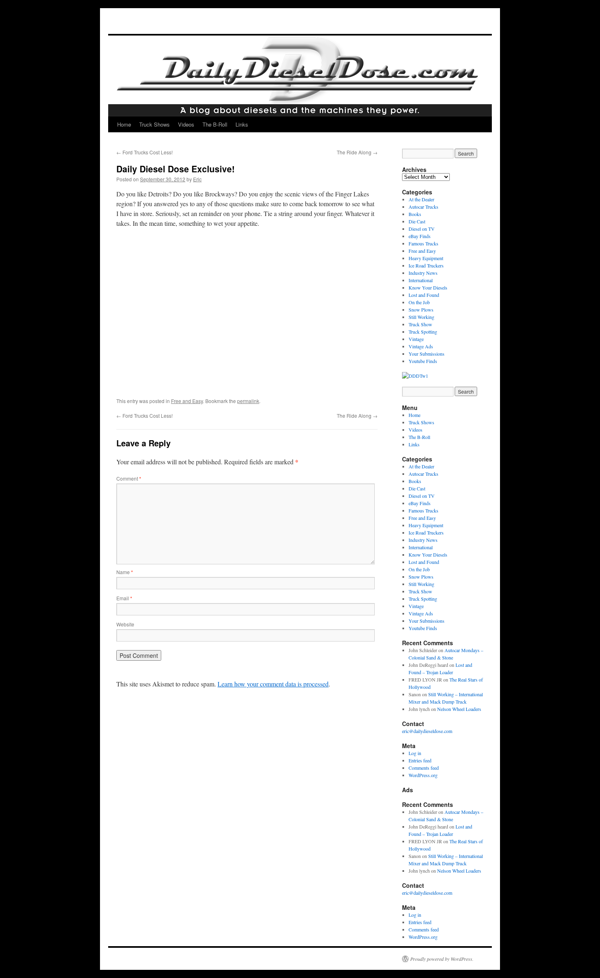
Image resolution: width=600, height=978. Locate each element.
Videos (186, 124)
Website (125, 624)
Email (124, 598)
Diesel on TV (422, 228)
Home (124, 124)
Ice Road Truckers (426, 265)
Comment (128, 478)
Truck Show (420, 324)
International (421, 280)
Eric (197, 179)
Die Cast (417, 221)
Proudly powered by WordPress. (441, 959)
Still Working (421, 317)
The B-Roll (214, 124)
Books (415, 214)
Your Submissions (426, 353)
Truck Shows (154, 124)
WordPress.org (423, 775)
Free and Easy (187, 400)
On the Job (419, 302)
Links (242, 124)
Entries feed (420, 760)
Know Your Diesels (428, 287)
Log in (415, 753)
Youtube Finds (423, 361)
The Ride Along (357, 152)
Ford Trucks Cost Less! (144, 152)
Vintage (416, 339)
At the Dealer (421, 199)
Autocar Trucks (423, 206)
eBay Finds (420, 236)
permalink (248, 400)
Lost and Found (424, 295)
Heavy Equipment (426, 258)
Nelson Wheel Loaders (459, 709)
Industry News (423, 273)
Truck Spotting (423, 331)
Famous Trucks (423, 243)
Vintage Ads (421, 346)
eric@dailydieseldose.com (427, 731)
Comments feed (424, 767)
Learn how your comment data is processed (273, 683)
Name (124, 571)
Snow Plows (421, 309)
